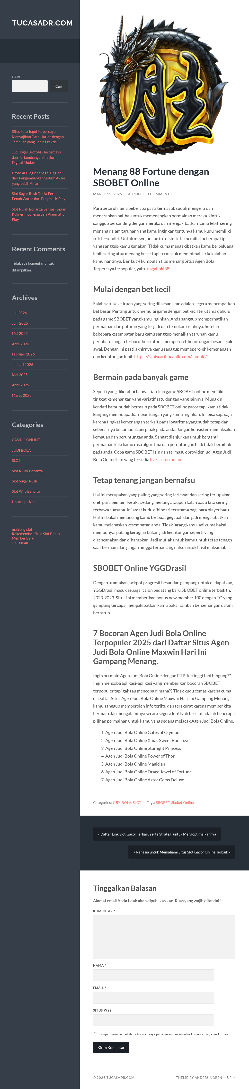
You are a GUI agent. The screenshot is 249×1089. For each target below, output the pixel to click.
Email (99, 988)
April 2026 (20, 344)
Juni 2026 (20, 323)
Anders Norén (208, 1078)
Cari (16, 77)
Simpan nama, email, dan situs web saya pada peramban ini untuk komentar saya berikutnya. (164, 1034)
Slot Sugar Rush (24, 481)
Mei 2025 (20, 374)
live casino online (166, 459)
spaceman (20, 542)
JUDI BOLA (21, 450)
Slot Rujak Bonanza (27, 471)
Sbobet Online (182, 802)
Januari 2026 (22, 364)
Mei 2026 (20, 333)
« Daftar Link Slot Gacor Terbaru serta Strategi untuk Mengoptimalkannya (157, 834)
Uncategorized (24, 501)
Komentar (104, 911)
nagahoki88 (158, 268)
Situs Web (102, 1010)
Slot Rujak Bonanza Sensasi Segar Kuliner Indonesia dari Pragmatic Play (39, 214)
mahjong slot (22, 529)
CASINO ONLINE (26, 440)
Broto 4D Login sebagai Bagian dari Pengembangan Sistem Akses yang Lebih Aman (39, 178)
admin (134, 194)
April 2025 (20, 385)
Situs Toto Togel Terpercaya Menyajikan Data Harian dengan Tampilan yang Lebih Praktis (38, 136)
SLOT (16, 460)
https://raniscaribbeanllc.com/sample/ (170, 356)
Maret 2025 (22, 395)
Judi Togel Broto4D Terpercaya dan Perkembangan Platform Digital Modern (36, 157)
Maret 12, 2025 (107, 194)
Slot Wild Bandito (26, 491)
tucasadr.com (42, 23)
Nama (99, 965)
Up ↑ (231, 1078)
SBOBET (163, 802)
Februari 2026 (23, 354)
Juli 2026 (19, 313)
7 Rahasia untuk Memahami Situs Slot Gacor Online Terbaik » (182, 852)
